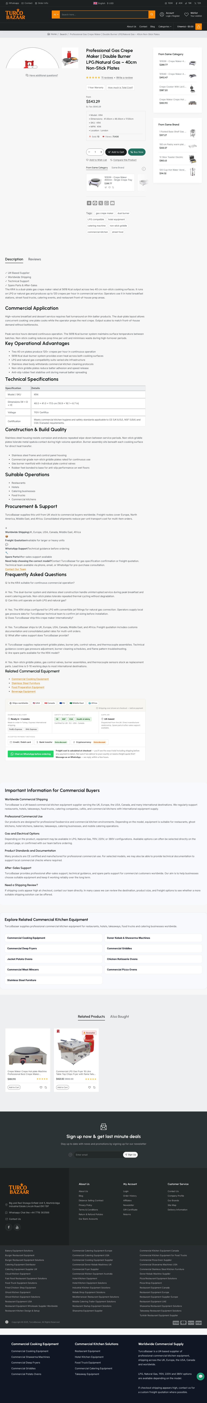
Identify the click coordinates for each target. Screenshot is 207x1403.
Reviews (34, 259)
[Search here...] (151, 14)
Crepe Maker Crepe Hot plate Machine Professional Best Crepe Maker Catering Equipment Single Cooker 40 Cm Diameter (172, 99)
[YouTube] (17, 1227)
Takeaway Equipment (87, 1374)
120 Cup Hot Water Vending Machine (172, 170)
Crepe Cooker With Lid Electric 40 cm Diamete (172, 86)
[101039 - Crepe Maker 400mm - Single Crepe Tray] (95, 182)
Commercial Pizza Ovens (122, 969)
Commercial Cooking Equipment (30, 679)
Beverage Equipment (24, 691)
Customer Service (178, 1184)
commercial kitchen (98, 232)
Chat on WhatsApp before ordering (33, 754)
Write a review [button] (124, 77)
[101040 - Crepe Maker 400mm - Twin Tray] (146, 182)
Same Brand (118, 167)
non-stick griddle (118, 225)
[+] (101, 152)
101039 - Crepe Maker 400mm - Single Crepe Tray (118, 178)
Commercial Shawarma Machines (30, 1356)
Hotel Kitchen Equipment (89, 1356)
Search (63, 34)
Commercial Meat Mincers (23, 969)
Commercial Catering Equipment (93, 1368)
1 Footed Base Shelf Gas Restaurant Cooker (172, 131)
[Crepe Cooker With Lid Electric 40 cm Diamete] (193, 89)
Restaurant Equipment (87, 1351)
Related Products (91, 1016)
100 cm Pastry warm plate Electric (172, 144)
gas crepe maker (104, 213)
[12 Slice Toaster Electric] (193, 159)
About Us (84, 1184)
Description (14, 259)
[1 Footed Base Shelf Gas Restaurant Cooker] (193, 134)
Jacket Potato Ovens (19, 959)
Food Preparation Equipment (28, 687)
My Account (130, 1184)
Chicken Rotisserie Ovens (122, 959)
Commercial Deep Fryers (22, 948)
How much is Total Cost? (120, 87)
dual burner (123, 213)
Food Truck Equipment (88, 1362)
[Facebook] (8, 1227)
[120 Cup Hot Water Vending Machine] (193, 172)
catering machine (97, 225)
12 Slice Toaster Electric (171, 157)
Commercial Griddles (119, 948)
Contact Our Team (15, 569)
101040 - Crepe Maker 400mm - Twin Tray (172, 74)
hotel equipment (116, 219)
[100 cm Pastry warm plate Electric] (193, 146)
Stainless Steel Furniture (26, 683)
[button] (32, 48)
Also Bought (119, 1016)
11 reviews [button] (107, 77)
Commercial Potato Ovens (26, 1374)
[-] (89, 152)
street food (117, 232)
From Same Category (97, 167)
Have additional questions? (43, 75)
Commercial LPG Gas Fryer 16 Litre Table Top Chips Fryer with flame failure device (76, 1073)
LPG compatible (96, 219)
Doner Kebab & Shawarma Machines (128, 937)
